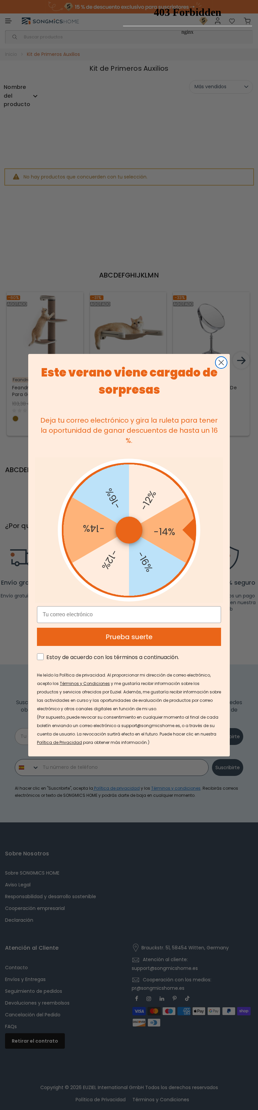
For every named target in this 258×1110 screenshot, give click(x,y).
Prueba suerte (129, 637)
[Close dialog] (221, 362)
